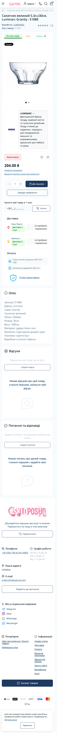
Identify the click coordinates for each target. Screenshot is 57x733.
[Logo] (14, 3)
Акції (37, 671)
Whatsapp (11, 616)
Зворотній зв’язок (40, 658)
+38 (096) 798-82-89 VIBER (15, 550)
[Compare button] (47, 154)
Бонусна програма (40, 651)
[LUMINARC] (11, 127)
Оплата (38, 646)
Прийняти (27, 725)
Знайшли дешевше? (13, 168)
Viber (9, 611)
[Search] (45, 3)
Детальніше (10, 719)
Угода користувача (29, 275)
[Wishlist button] (41, 155)
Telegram (11, 606)
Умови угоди (41, 638)
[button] (26, 100)
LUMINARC (18, 24)
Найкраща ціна (10, 645)
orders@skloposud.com (14, 577)
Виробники (40, 667)
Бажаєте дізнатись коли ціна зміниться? (22, 171)
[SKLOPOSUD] (27, 508)
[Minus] (9, 181)
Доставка (39, 642)
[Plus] (20, 181)
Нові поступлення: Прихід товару (15, 639)
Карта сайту (41, 663)
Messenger (12, 620)
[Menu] (3, 4)
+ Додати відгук (27, 365)
